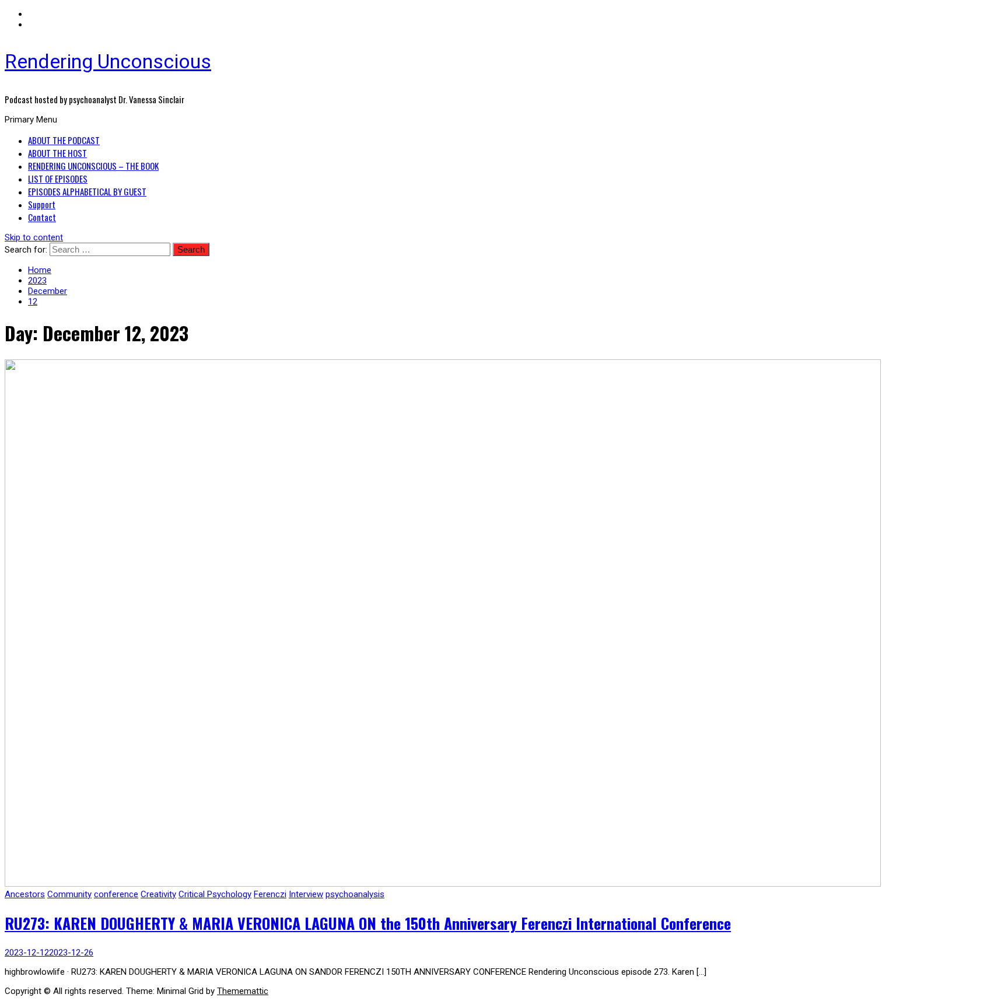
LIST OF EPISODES (58, 178)
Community (69, 894)
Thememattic (242, 991)
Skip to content (34, 237)
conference (116, 894)
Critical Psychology (214, 894)
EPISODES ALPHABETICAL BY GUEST (87, 191)
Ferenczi (270, 894)
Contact (42, 217)
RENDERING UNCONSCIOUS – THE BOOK (93, 165)
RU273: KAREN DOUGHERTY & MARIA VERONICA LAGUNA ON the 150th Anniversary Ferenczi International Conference (368, 923)
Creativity (158, 894)
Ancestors (25, 894)
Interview (306, 894)
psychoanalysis (355, 894)
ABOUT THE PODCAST (64, 140)
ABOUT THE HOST (57, 152)
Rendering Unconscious (108, 61)
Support (41, 204)
